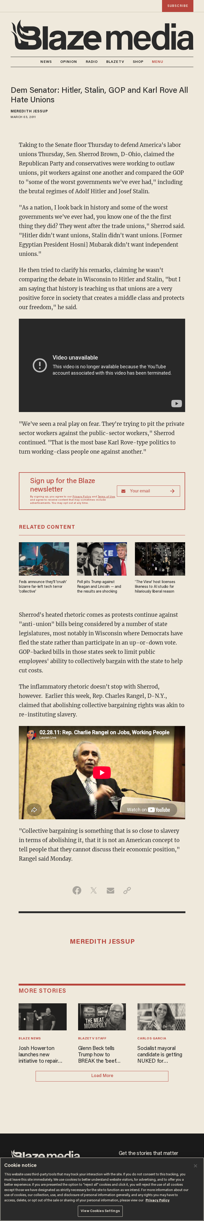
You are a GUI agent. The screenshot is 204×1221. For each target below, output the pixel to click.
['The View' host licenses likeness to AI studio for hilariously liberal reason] (160, 558)
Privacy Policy (82, 497)
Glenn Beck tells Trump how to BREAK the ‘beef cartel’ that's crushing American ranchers (99, 1055)
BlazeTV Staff (92, 1038)
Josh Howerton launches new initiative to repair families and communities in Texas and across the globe (38, 1055)
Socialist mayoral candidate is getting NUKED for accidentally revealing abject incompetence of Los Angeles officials (161, 1055)
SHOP (138, 62)
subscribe (177, 6)
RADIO (92, 62)
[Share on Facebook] (77, 890)
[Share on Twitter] (93, 890)
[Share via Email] (110, 890)
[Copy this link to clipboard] (127, 890)
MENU (157, 62)
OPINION (68, 62)
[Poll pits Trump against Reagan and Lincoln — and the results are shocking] (102, 558)
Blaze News (30, 1038)
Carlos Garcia (151, 1038)
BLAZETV (115, 62)
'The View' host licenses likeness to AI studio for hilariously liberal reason (155, 587)
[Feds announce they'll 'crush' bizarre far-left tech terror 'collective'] (44, 558)
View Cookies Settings (100, 1211)
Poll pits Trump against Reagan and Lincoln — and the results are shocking (99, 587)
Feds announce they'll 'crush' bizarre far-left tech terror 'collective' (43, 587)
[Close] (195, 1166)
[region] (102, 1189)
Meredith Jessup (29, 111)
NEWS (46, 62)
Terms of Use (106, 497)
